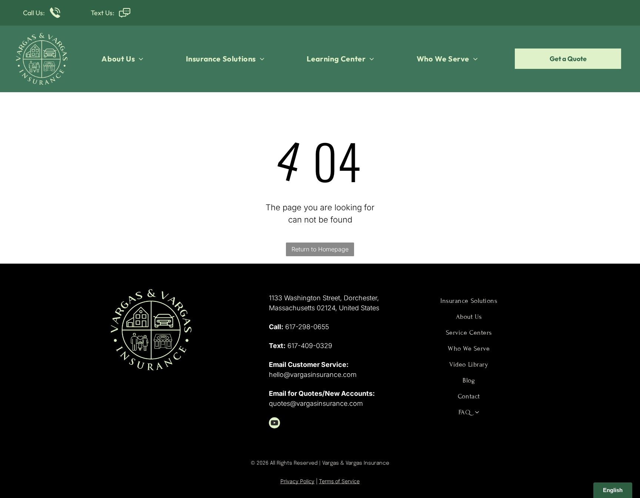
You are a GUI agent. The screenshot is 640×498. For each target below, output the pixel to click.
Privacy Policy (297, 481)
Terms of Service (339, 481)
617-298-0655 (307, 327)
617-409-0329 (309, 346)
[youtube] (274, 423)
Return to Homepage (320, 249)
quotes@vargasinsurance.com (316, 403)
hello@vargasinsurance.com (313, 374)
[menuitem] (122, 59)
